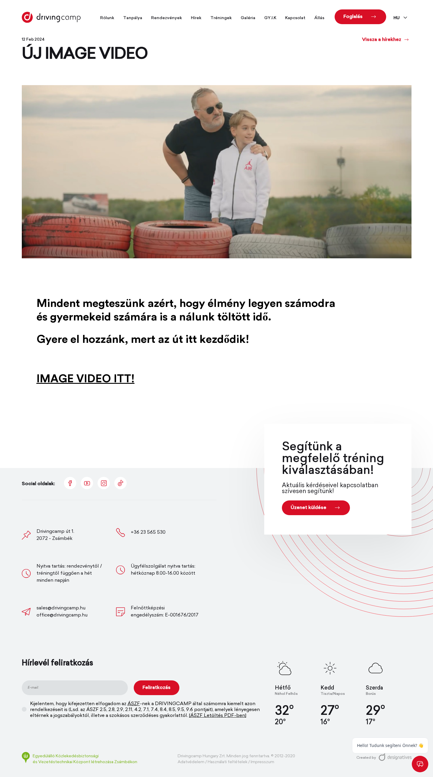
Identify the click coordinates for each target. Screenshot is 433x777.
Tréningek (221, 18)
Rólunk (107, 18)
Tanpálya (132, 18)
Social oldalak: (38, 484)
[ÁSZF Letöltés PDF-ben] (217, 715)
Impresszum (262, 762)
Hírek (196, 18)
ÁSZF (134, 704)
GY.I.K (270, 18)
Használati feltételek (227, 762)
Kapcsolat (295, 18)
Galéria (248, 18)
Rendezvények (166, 18)
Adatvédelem (191, 762)
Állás (319, 18)
